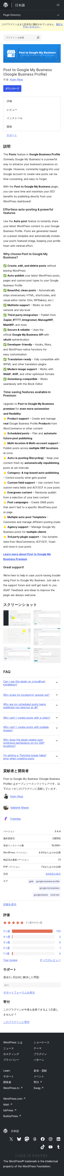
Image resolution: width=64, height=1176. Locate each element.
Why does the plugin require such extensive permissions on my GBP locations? (23, 743)
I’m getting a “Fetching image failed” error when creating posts (25, 757)
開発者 (7, 1082)
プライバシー (11, 1059)
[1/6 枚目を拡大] (26, 614)
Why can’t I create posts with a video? (26, 717)
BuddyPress (12, 1116)
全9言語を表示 (53, 874)
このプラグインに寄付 (16, 1022)
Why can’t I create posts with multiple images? (26, 729)
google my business (49, 888)
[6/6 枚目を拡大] (56, 652)
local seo (55, 895)
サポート (12, 135)
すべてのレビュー (50, 960)
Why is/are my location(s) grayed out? (26, 695)
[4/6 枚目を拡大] (56, 614)
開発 (9, 126)
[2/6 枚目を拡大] (26, 632)
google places (41, 895)
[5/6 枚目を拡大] (56, 632)
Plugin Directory (12, 14)
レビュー (12, 109)
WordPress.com (14, 1098)
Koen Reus (16, 79)
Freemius (15, 818)
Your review (10, 960)
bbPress (10, 1110)
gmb (31, 881)
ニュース (8, 1048)
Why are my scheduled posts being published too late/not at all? (24, 706)
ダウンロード (12, 88)
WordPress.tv (13, 1088)
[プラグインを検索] (38, 37)
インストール (14, 118)
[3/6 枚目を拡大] (26, 651)
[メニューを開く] (58, 5)
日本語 (15, 1131)
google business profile (47, 881)
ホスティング (11, 1054)
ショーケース (41, 1042)
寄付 (38, 1082)
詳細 (9, 101)
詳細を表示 (9, 904)
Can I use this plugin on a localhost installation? (24, 683)
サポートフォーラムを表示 (19, 992)
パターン (39, 1059)
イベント (39, 1076)
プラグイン (40, 1054)
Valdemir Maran (19, 807)
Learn (6, 1070)
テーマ (38, 1048)
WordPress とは (12, 1042)
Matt (7, 1104)
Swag (39, 1088)
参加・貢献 (40, 1070)
